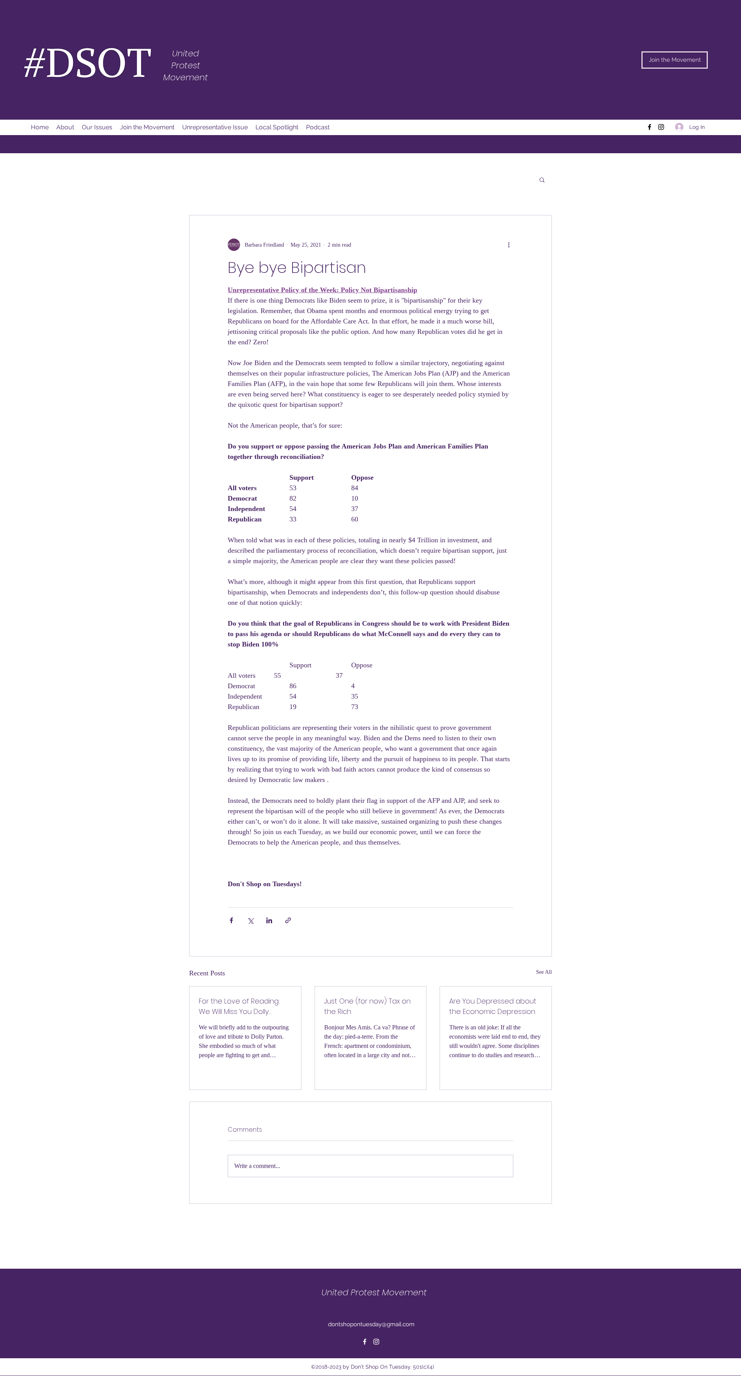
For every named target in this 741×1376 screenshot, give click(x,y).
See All (544, 972)
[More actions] (508, 244)
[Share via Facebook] (231, 920)
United (185, 53)
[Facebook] (649, 127)
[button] (542, 179)
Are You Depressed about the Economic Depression (492, 1006)
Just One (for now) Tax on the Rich (367, 1006)
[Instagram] (661, 127)
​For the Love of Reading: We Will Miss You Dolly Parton (239, 1006)
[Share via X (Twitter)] (250, 920)
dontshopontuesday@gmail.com (371, 1324)
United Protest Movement (374, 1292)
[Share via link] (288, 920)
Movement (185, 77)
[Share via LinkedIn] (269, 920)
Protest (185, 65)
